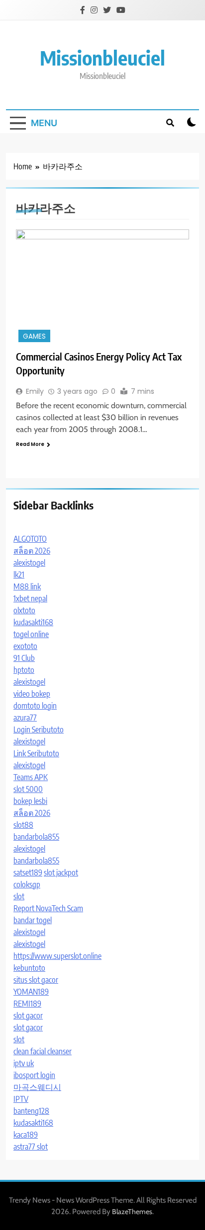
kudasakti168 (33, 622)
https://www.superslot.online (57, 956)
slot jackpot (61, 872)
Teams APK (30, 777)
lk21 (18, 574)
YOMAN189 (31, 992)
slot (18, 896)
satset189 (27, 872)
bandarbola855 (36, 837)
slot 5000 (28, 789)
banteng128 (31, 1111)
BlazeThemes (132, 1211)
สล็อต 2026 (31, 551)
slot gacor (28, 1015)
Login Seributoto (38, 729)
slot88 (23, 825)
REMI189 (27, 1004)
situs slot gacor (35, 980)
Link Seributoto (36, 753)
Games (34, 336)
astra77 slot (30, 1147)
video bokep (31, 694)
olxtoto (24, 610)
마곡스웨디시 (37, 1087)
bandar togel (32, 920)
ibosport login (34, 1075)
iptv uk (23, 1063)
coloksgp (26, 884)
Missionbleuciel (102, 57)
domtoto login (35, 706)
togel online (31, 634)
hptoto (23, 670)
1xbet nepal (30, 598)
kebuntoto (29, 968)
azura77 (25, 718)
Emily (35, 391)
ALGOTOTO (30, 539)
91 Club (24, 658)
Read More (30, 444)
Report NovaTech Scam (48, 908)
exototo (25, 646)
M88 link (27, 586)
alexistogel (29, 563)
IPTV (20, 1099)
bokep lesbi (30, 801)
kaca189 (25, 1135)
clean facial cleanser (42, 1051)
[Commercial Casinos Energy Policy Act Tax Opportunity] (102, 287)
